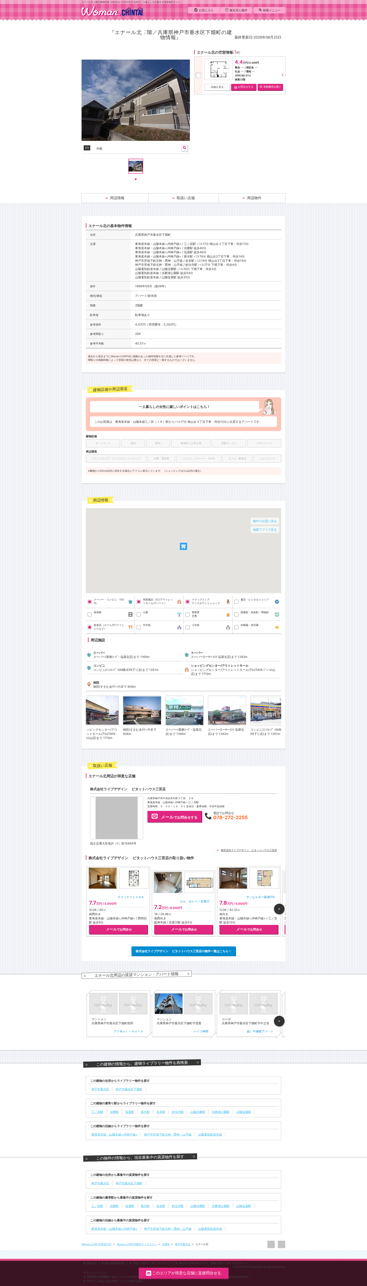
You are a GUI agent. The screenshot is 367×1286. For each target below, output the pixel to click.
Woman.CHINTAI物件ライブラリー (137, 1244)
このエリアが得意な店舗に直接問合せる (186, 1273)
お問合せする (245, 86)
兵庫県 (166, 1244)
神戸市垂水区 (183, 1244)
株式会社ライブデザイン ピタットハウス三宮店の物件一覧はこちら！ (183, 951)
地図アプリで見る (265, 529)
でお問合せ (119, 929)
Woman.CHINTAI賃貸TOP (97, 1244)
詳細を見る (217, 87)
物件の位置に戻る (265, 521)
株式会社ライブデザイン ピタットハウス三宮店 (249, 850)
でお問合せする (179, 817)
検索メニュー (272, 10)
